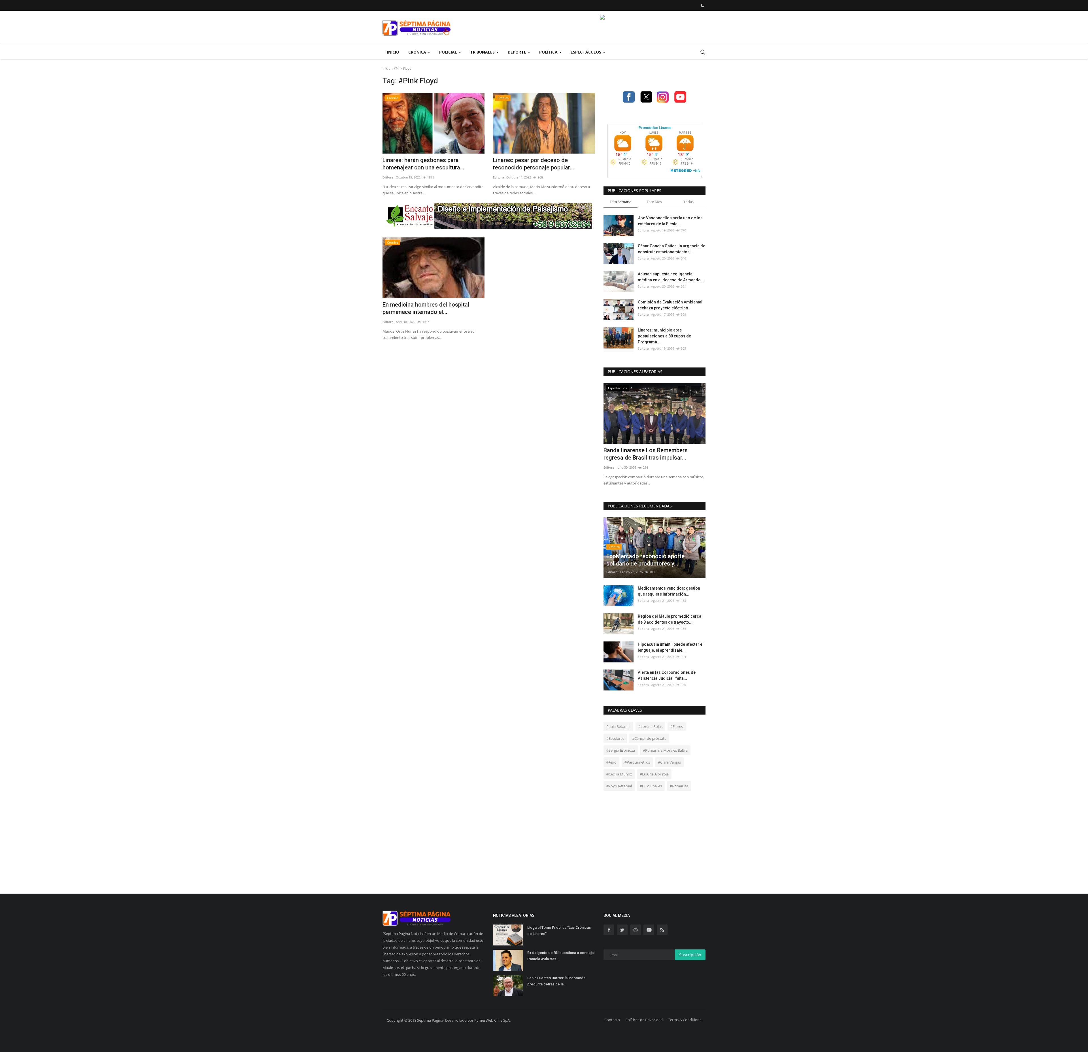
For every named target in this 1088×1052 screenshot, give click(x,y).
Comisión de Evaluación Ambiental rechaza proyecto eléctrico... (670, 305)
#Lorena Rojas (650, 726)
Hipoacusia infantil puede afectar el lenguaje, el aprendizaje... (671, 647)
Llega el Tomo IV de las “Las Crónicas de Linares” (559, 930)
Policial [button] (448, 52)
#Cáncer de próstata (649, 738)
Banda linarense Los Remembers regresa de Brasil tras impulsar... (646, 454)
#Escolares (615, 738)
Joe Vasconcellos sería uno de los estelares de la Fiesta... (670, 221)
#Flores (676, 726)
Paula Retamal (618, 726)
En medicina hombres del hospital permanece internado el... (425, 308)
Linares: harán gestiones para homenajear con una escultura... (423, 164)
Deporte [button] (517, 52)
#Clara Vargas (669, 762)
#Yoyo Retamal (619, 786)
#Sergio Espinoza (620, 750)
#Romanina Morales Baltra (665, 750)
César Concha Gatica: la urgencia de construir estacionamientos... (671, 249)
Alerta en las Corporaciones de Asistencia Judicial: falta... (667, 675)
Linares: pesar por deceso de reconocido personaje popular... (533, 164)
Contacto (612, 1019)
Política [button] (549, 52)
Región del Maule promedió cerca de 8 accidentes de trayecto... (669, 619)
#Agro (611, 762)
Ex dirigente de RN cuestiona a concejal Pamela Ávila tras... (560, 956)
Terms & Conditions (684, 1019)
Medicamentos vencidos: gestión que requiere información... (669, 591)
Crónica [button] (417, 52)
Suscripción (690, 954)
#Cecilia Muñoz (619, 774)
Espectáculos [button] (586, 52)
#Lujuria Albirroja (654, 774)
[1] (702, 5)
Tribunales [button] (483, 52)
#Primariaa (679, 786)
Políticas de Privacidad (644, 1019)
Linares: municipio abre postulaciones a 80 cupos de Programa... (664, 336)
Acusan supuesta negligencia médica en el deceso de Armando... (671, 277)
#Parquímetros (637, 762)
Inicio (393, 52)
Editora (388, 177)
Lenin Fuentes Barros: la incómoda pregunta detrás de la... (556, 981)
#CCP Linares (651, 786)
